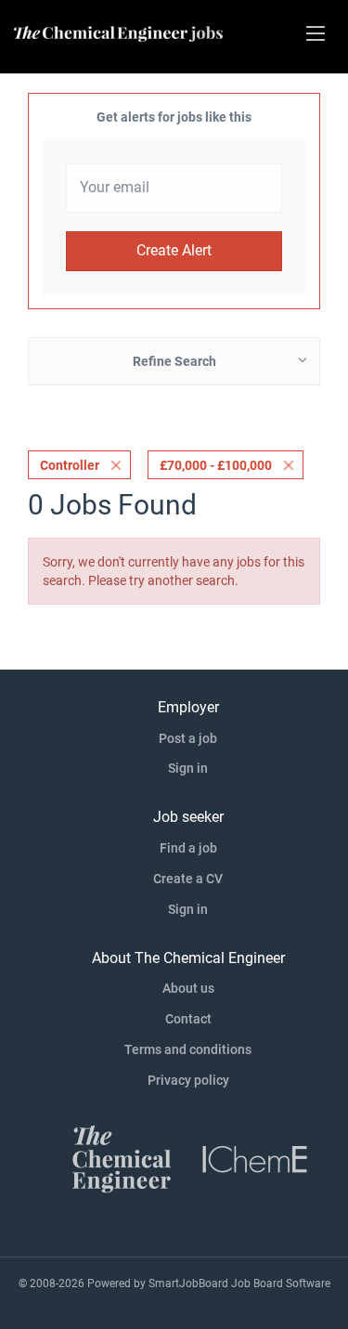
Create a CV (188, 878)
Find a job (188, 847)
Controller (69, 465)
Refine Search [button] (174, 361)
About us (188, 988)
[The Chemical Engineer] (121, 1157)
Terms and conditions (187, 1049)
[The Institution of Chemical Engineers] (255, 1157)
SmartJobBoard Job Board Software (239, 1283)
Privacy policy (188, 1080)
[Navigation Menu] (315, 33)
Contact (188, 1018)
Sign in (188, 768)
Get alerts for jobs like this (174, 117)
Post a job (188, 738)
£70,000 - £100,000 (216, 465)
